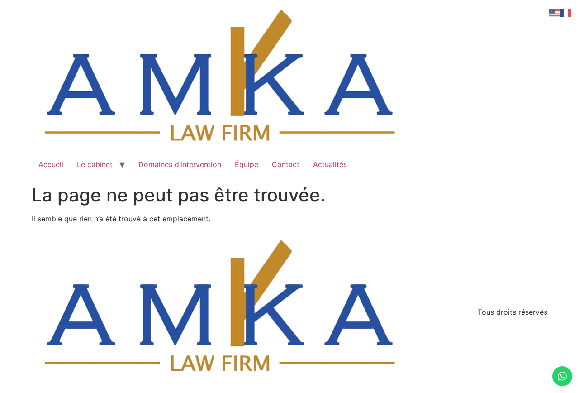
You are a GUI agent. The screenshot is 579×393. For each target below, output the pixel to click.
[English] (554, 12)
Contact (285, 164)
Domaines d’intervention (179, 164)
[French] (566, 12)
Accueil (50, 164)
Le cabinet (95, 164)
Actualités (330, 164)
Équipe (246, 164)
